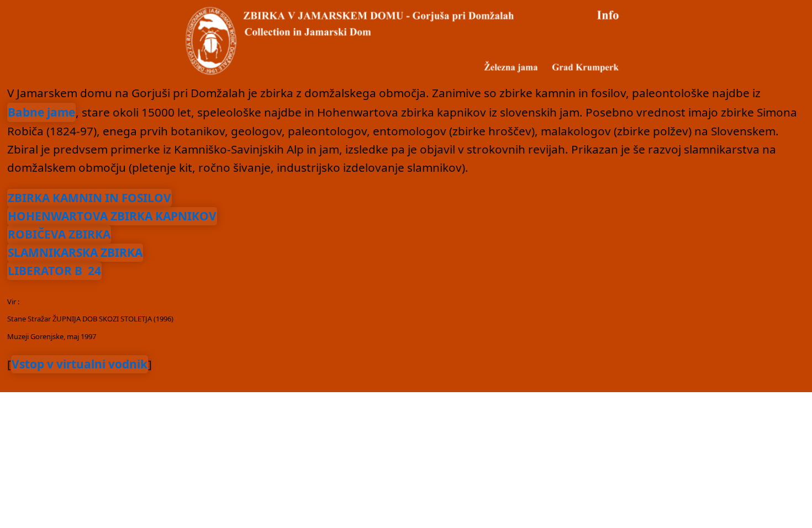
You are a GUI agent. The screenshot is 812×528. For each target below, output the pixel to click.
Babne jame (41, 112)
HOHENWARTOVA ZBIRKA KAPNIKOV (112, 216)
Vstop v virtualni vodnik (79, 364)
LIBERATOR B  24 (54, 270)
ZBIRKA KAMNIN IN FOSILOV (89, 197)
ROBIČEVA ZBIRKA (59, 234)
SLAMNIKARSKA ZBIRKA (75, 252)
